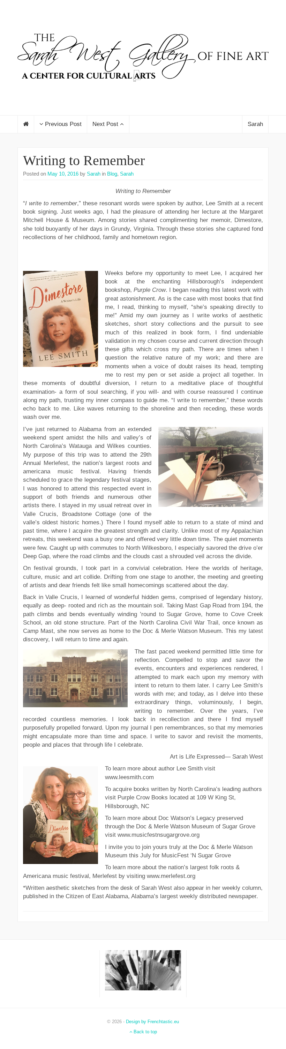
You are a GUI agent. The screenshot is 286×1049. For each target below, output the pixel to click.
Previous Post (62, 124)
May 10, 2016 (62, 174)
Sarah (255, 124)
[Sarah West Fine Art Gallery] (143, 57)
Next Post (106, 124)
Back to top (144, 1031)
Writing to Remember (84, 160)
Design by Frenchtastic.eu (152, 1021)
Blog (112, 174)
